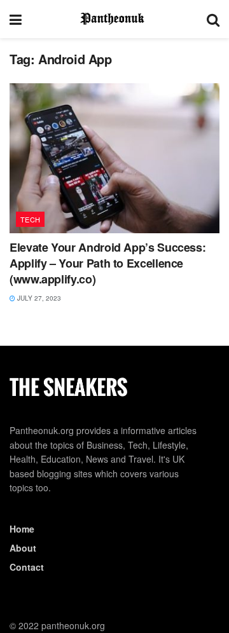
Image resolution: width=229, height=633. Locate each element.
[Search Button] (213, 19)
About (23, 547)
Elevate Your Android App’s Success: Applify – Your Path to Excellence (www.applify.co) (107, 263)
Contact (27, 567)
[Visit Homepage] (114, 19)
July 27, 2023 (38, 298)
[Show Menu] (16, 19)
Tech (30, 219)
